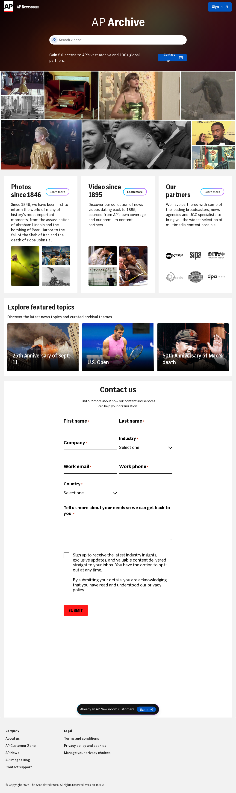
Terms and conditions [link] (81, 738)
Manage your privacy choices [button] (87, 753)
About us (13, 738)
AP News (12, 753)
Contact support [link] (19, 767)
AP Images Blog (18, 760)
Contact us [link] (169, 57)
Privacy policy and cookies (85, 745)
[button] (22, 5)
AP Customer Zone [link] (21, 745)
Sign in (144, 709)
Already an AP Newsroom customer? (107, 709)
